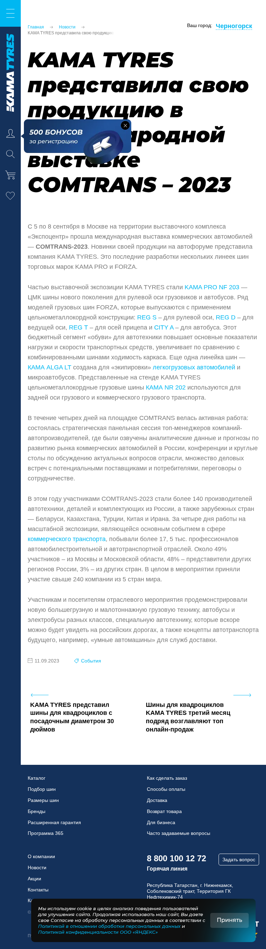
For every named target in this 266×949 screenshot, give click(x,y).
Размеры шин (43, 800)
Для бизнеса (161, 822)
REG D (226, 317)
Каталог (36, 778)
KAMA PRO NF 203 (212, 287)
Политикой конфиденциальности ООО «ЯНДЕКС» (98, 932)
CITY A (164, 327)
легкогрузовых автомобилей (194, 367)
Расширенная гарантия (54, 822)
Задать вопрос (238, 859)
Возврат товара (164, 811)
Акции (34, 878)
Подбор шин (42, 789)
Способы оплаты (166, 789)
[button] (125, 125)
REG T (78, 327)
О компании (41, 856)
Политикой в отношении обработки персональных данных (109, 926)
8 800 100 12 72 (176, 858)
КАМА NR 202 (166, 387)
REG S (147, 317)
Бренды (36, 811)
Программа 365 (45, 833)
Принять (229, 920)
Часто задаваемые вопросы (178, 833)
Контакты (38, 889)
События (91, 661)
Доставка (157, 800)
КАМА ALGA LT (49, 367)
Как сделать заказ (167, 778)
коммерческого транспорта (67, 539)
